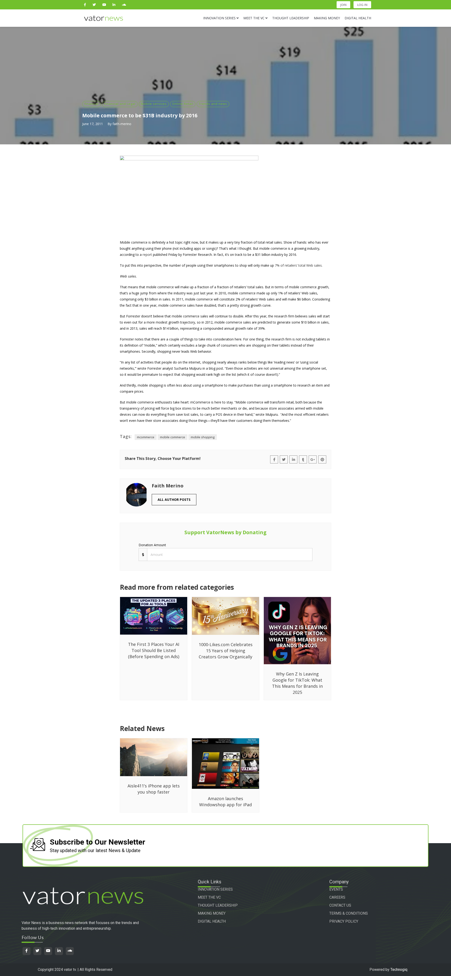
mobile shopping (202, 437)
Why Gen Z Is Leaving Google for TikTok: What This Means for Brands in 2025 (297, 683)
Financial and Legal (120, 104)
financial (91, 104)
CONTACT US (340, 905)
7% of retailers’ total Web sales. (299, 265)
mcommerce (145, 437)
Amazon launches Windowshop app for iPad (225, 801)
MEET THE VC (209, 897)
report (147, 254)
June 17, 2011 (92, 124)
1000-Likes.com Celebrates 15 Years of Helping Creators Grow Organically (226, 651)
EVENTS (336, 889)
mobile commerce (172, 437)
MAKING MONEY (212, 913)
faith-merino (122, 124)
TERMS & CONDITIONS (348, 913)
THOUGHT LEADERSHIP (218, 905)
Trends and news (213, 104)
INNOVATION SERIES (215, 889)
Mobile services (154, 104)
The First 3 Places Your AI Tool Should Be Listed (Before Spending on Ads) (153, 650)
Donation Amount (152, 545)
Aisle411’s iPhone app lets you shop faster (154, 789)
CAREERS (337, 897)
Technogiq (398, 969)
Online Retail (182, 104)
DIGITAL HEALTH (212, 921)
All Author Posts (174, 499)
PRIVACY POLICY (343, 921)
